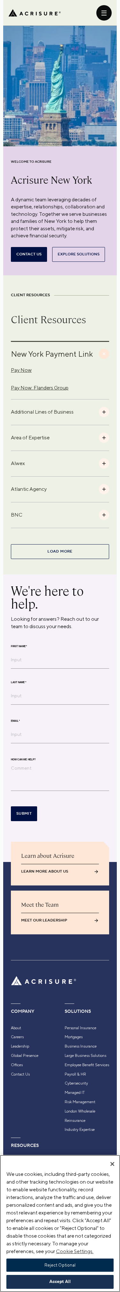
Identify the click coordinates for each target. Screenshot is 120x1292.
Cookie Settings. (74, 1251)
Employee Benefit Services (87, 1065)
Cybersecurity (76, 1083)
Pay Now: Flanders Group (39, 388)
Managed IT (75, 1092)
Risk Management (80, 1102)
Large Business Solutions (85, 1055)
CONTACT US (29, 254)
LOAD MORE (59, 551)
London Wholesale (80, 1111)
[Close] (112, 1164)
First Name (19, 646)
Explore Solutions (79, 254)
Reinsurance (75, 1120)
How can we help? (23, 759)
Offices (17, 1065)
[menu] (104, 13)
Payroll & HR (75, 1074)
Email (15, 720)
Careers (17, 1037)
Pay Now (21, 370)
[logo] (34, 13)
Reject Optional (60, 1265)
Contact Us (20, 1074)
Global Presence (24, 1055)
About (16, 1028)
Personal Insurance (80, 1028)
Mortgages (74, 1037)
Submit (24, 813)
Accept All (60, 1282)
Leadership (20, 1046)
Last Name (18, 682)
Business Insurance (81, 1046)
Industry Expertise (80, 1129)
